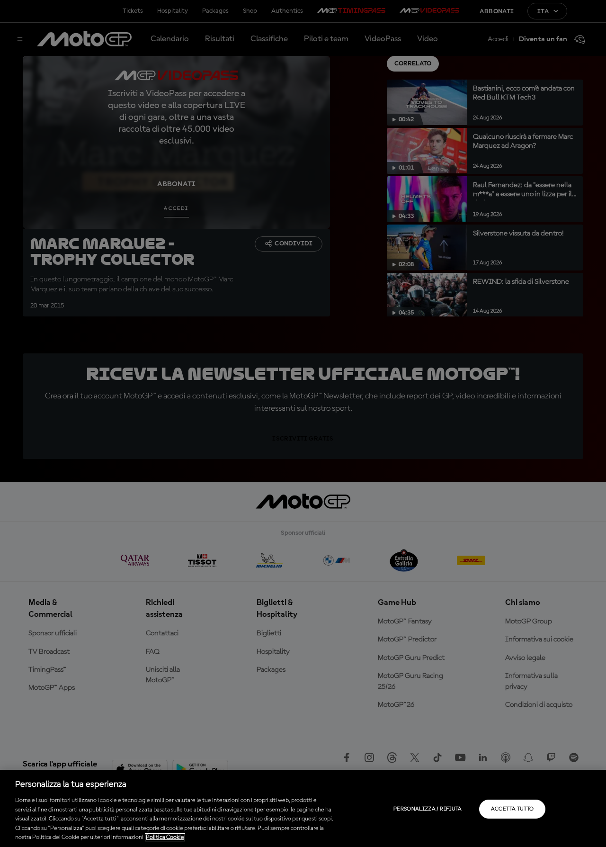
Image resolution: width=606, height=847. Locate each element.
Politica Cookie (165, 837)
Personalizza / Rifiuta (427, 809)
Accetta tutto (512, 809)
